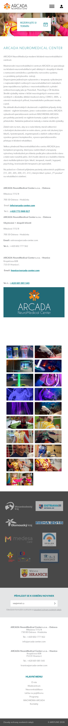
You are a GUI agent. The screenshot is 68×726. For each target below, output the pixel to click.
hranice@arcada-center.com (25, 270)
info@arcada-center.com (22, 205)
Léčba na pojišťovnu (34, 693)
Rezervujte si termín (28, 24)
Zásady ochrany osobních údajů (18, 722)
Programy (34, 696)
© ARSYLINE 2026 (56, 722)
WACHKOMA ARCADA (34, 700)
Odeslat (55, 603)
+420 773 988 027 (20, 211)
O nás (34, 682)
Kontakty (34, 704)
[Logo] (15, 6)
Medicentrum (34, 686)
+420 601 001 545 (20, 283)
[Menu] (51, 6)
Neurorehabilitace (34, 689)
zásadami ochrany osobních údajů (47, 610)
